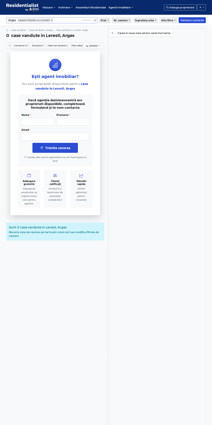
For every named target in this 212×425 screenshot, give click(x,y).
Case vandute (18, 30)
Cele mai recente (57, 45)
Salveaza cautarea (192, 20)
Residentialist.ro (22, 7)
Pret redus (77, 45)
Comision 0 (20, 45)
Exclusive (37, 45)
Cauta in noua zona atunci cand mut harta (143, 33)
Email (26, 129)
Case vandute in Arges (41, 30)
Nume (26, 114)
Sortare (93, 45)
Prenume (63, 114)
